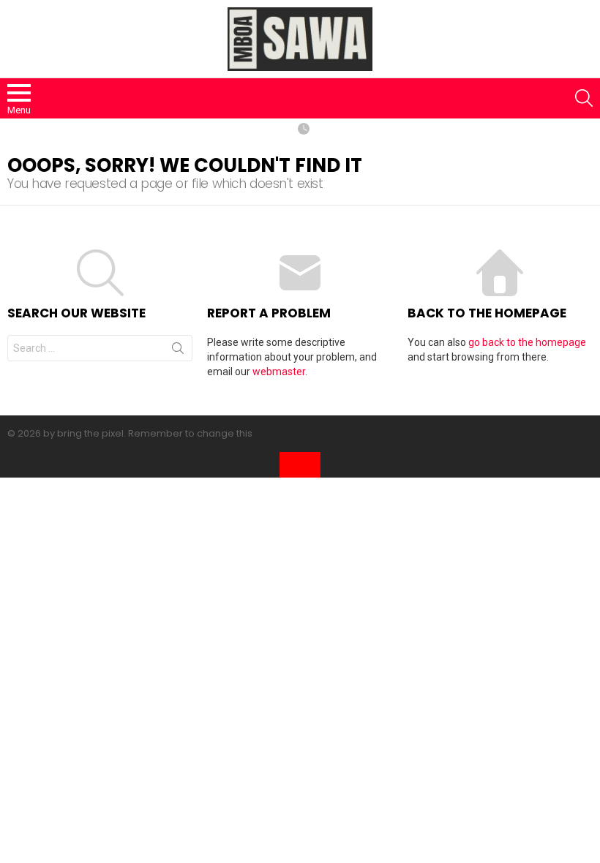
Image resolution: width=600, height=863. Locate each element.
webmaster (278, 371)
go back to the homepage (527, 342)
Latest (304, 130)
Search (177, 351)
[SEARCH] (584, 98)
